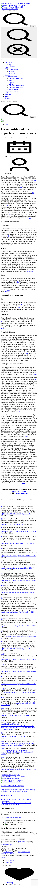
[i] (35, 180)
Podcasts (7, 75)
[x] (18, 282)
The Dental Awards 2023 (16, 87)
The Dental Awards (11, 77)
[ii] (21, 187)
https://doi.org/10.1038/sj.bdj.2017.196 (13, 736)
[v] (10, 214)
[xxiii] (23, 483)
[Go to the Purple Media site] (7, 853)
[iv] (8, 205)
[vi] (30, 218)
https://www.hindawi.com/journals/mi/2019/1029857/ (17, 543)
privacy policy (21, 841)
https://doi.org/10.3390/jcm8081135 (12, 524)
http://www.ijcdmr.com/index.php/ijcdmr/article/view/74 (18, 592)
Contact (7, 98)
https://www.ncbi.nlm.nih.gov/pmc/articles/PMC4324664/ (18, 612)
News (6, 93)
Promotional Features (11, 91)
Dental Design (9, 883)
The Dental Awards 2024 (16, 85)
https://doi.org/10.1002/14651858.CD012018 (15, 715)
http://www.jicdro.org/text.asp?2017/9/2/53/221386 (19, 692)
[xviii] (35, 374)
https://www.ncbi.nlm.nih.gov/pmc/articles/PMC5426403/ (18, 556)
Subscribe (12, 66)
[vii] (9, 236)
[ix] (32, 271)
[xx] (20, 411)
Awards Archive (14, 89)
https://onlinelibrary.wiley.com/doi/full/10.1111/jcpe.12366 (18, 769)
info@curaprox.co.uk (19, 491)
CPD (6, 68)
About (7, 96)
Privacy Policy (9, 860)
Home (3, 138)
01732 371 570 (8, 852)
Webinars (11, 71)
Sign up (22, 839)
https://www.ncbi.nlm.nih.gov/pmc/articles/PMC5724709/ (18, 580)
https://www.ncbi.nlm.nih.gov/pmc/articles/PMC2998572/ (18, 659)
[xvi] (2, 329)
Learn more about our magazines (11, 817)
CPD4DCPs (12, 73)
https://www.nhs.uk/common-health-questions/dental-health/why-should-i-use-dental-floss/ (17, 744)
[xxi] (13, 427)
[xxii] (26, 436)
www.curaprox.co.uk (21, 493)
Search (33, 26)
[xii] (8, 291)
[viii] (28, 272)
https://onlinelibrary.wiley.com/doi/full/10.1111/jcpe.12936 (18, 531)
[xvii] (26, 353)
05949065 (4, 857)
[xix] (35, 379)
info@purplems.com (24, 852)
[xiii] (21, 304)
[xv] (2, 321)
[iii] (33, 193)
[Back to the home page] (9, 9)
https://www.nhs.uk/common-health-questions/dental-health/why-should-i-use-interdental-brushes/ (17, 752)
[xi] (6, 291)
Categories (12, 80)
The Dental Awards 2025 (16, 78)
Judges (11, 84)
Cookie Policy (9, 862)
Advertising (8, 94)
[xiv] (18, 308)
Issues (10, 64)
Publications (8, 62)
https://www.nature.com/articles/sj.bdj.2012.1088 (16, 514)
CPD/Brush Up (13, 69)
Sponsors (11, 82)
